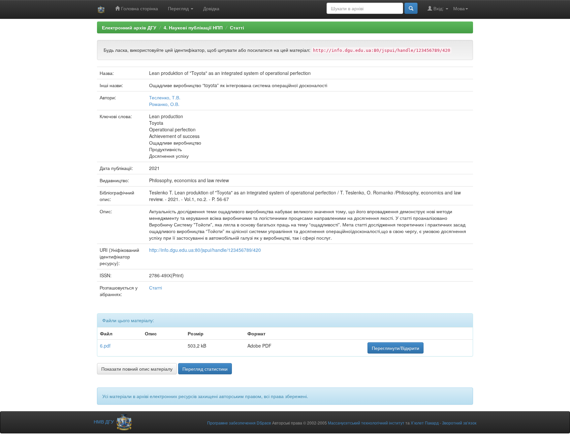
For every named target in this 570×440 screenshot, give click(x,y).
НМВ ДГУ (104, 421)
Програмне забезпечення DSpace (239, 422)
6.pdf (105, 345)
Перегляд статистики (205, 368)
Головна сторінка (139, 8)
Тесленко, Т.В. (164, 97)
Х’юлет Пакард (425, 422)
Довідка (211, 8)
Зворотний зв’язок (459, 422)
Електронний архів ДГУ (129, 27)
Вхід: (438, 8)
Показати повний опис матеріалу (137, 368)
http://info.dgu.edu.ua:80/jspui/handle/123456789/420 (205, 250)
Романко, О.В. (164, 104)
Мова (459, 8)
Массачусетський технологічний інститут (366, 422)
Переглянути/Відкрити (395, 348)
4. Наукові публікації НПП (193, 27)
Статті (237, 27)
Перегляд (179, 8)
